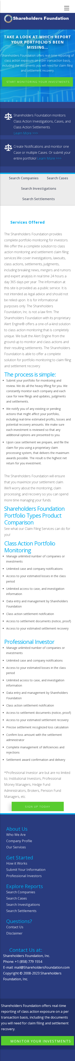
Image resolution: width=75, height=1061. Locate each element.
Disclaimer (14, 933)
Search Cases (57, 178)
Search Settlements (38, 199)
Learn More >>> (26, 133)
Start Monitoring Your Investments (38, 82)
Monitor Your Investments (40, 1041)
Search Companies (24, 178)
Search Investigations (38, 188)
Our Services (16, 847)
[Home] (37, 18)
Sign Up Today (37, 806)
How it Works (16, 863)
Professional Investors (24, 876)
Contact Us (14, 927)
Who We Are (16, 834)
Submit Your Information (25, 869)
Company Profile (19, 841)
